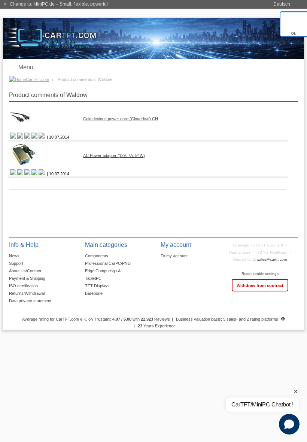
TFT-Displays (97, 286)
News (14, 256)
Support (16, 263)
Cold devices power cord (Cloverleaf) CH (120, 118)
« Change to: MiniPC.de (56, 4)
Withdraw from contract (260, 285)
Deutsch (281, 4)
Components (96, 256)
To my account (174, 256)
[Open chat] (289, 424)
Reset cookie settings (260, 274)
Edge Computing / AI (103, 271)
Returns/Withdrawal (27, 293)
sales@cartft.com (272, 259)
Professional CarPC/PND (108, 263)
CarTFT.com (37, 79)
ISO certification (23, 286)
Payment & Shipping (27, 278)
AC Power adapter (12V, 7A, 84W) (114, 155)
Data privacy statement (30, 301)
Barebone (94, 293)
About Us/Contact (25, 271)
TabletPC (93, 278)
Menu (25, 67)
